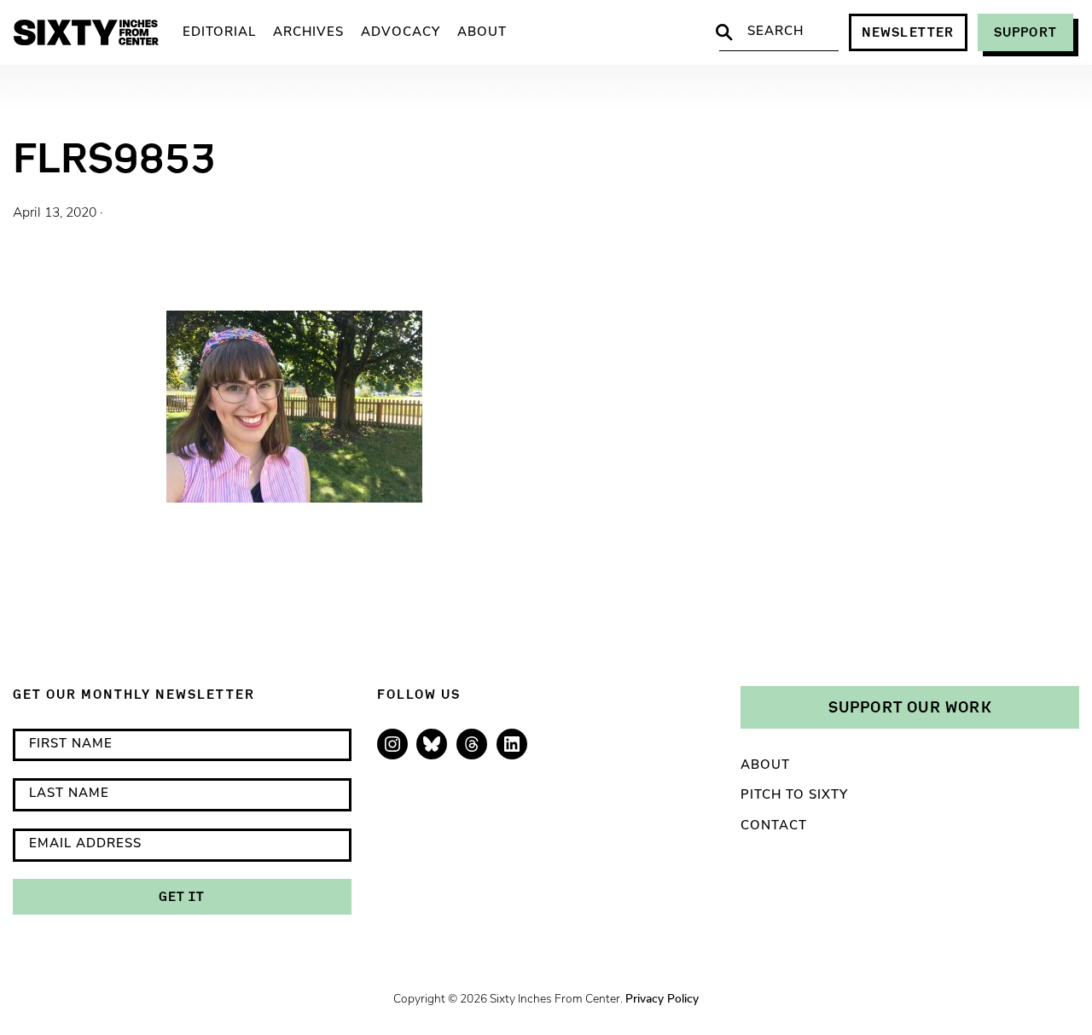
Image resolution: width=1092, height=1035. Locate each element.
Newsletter (908, 32)
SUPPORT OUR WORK (910, 706)
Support (1025, 32)
